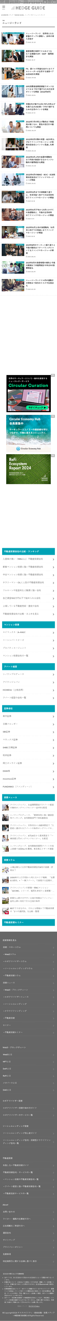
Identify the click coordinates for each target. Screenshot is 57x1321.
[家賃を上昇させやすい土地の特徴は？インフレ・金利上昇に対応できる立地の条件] (5, 900)
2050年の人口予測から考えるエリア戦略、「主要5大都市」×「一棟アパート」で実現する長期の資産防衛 (32, 879)
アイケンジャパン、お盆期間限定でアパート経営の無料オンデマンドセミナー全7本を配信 (32, 806)
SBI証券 (6, 731)
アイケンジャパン (11, 682)
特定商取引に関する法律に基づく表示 (20, 1261)
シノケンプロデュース (13, 674)
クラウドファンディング (16, 1011)
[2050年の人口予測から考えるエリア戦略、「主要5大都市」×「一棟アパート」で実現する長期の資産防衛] (5, 880)
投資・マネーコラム (12, 947)
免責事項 (7, 1254)
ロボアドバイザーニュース (17, 997)
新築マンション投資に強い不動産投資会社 (23, 566)
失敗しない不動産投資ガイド (16, 1165)
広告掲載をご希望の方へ (14, 1226)
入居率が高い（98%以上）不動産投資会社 (23, 559)
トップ (2, 2)
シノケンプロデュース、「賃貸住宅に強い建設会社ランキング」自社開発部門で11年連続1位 (32, 816)
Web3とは (7, 1054)
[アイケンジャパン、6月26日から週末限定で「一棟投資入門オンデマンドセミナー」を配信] (5, 838)
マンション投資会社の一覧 (15, 655)
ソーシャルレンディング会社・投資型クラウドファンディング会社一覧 (27, 1141)
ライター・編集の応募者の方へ (17, 1219)
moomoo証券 (9, 778)
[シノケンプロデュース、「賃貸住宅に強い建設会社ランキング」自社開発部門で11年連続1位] (5, 817)
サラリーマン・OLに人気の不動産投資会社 (23, 582)
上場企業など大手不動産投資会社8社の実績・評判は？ (31, 868)
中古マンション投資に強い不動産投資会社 (23, 574)
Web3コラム (10, 954)
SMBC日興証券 (10, 747)
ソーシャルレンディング (16, 1004)
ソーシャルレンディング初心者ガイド (20, 1133)
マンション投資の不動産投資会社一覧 (22, 1179)
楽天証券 (7, 716)
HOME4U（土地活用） (14, 690)
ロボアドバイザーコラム (16, 961)
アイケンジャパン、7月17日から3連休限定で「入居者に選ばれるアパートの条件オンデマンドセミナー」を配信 (32, 827)
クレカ (50, 2)
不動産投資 (21, 2)
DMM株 (6, 771)
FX (45, 2)
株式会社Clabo (34, 1306)
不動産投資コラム (13, 975)
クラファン (16, 2)
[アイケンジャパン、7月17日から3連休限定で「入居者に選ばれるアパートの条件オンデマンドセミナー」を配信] (5, 828)
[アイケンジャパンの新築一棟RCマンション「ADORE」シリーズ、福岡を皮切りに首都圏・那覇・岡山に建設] (5, 890)
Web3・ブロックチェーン (16, 990)
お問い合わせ (9, 1211)
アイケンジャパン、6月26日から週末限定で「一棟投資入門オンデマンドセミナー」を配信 (31, 837)
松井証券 (7, 755)
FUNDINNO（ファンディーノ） (18, 786)
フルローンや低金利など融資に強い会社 (22, 590)
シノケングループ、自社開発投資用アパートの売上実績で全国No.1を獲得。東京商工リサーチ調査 (32, 847)
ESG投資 (31, 2)
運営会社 (7, 1233)
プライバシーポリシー (13, 1247)
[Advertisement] (28, 339)
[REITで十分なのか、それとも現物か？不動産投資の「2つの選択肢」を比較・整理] (5, 911)
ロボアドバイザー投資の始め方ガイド (20, 1108)
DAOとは (7, 1090)
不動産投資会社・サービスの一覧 (18, 1172)
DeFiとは (7, 1068)
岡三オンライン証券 (12, 763)
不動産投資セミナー (14, 1032)
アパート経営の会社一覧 (14, 697)
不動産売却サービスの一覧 (17, 1193)
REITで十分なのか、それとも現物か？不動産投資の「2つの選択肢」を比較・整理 (32, 910)
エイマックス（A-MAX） (15, 632)
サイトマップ (9, 1240)
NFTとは (7, 1061)
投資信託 (35, 2)
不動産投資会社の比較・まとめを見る (21, 614)
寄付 (54, 2)
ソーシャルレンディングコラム (19, 968)
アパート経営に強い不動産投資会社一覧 (23, 1186)
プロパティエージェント (14, 648)
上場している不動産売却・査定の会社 (21, 606)
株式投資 (40, 2)
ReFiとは (7, 1075)
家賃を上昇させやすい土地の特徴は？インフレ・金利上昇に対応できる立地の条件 (32, 899)
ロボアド (12, 2)
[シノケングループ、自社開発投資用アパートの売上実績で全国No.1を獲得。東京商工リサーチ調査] (5, 848)
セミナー (7, 1025)
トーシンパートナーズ (13, 640)
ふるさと (26, 2)
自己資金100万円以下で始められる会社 (21, 598)
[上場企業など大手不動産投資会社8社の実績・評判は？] (5, 869)
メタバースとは (10, 1083)
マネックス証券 (10, 739)
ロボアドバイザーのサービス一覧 (18, 1115)
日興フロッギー (10, 724)
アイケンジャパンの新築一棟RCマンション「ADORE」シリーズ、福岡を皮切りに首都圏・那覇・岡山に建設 (32, 889)
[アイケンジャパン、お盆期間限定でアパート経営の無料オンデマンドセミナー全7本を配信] (5, 807)
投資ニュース (9, 982)
